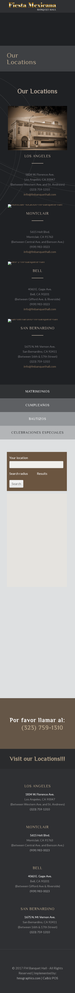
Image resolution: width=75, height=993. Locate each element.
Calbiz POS (50, 978)
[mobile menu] (69, 6)
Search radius (18, 473)
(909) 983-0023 (40, 247)
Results (42, 473)
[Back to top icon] (37, 958)
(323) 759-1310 (40, 189)
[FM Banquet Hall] (32, 6)
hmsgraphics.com (28, 978)
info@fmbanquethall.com (40, 194)
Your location (18, 458)
